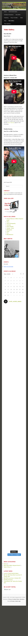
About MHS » (18, 14)
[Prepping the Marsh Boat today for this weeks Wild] (14, 519)
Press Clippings (10, 122)
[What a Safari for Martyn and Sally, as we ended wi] (14, 457)
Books (5, 564)
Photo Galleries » (7, 23)
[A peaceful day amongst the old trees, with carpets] (14, 323)
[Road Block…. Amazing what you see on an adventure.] (14, 433)
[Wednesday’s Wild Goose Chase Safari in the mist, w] (14, 506)
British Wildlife (10, 226)
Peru (8, 233)
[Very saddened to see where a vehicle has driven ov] (14, 311)
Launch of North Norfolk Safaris (11, 573)
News (21, 17)
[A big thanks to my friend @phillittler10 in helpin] (14, 494)
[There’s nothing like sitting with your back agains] (14, 372)
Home (5, 11)
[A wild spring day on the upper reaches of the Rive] (14, 347)
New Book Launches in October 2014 (12, 578)
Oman (8, 231)
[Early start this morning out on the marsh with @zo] (14, 445)
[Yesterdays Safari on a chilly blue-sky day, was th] (14, 470)
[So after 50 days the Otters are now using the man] (14, 409)
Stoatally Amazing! (8, 579)
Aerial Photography (11, 223)
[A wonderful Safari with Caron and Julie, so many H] (14, 384)
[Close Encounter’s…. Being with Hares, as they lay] (14, 335)
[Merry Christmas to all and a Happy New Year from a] (14, 531)
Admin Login (18, 601)
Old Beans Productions (8, 14)
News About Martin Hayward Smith (12, 565)
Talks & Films (7, 567)
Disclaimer (22, 599)
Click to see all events (8, 266)
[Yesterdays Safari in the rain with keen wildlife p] (14, 421)
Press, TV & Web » (14, 17)
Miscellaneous (10, 234)
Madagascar (9, 229)
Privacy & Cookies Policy (13, 599)
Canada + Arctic (10, 228)
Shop (5, 20)
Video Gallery (11, 20)
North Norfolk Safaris (13, 11)
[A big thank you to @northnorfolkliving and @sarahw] (14, 543)
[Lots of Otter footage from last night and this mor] (14, 360)
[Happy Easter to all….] (14, 396)
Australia (9, 225)
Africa (8, 222)
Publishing (6, 17)
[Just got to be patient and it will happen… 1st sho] (14, 482)
